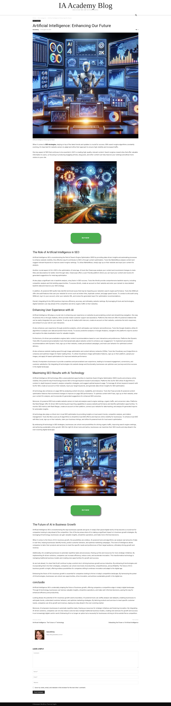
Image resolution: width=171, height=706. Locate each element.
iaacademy (36, 29)
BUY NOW (85, 238)
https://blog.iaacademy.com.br (54, 634)
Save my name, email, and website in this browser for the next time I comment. (60, 687)
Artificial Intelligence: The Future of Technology (48, 622)
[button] (136, 15)
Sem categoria (42, 18)
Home (34, 18)
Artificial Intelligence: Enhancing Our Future (72, 25)
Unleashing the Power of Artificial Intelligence (123, 622)
